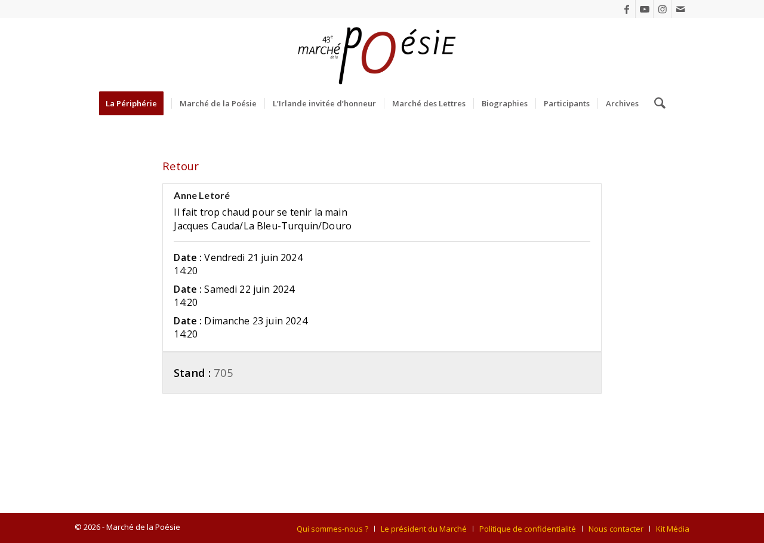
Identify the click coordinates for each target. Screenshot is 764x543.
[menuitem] (135, 103)
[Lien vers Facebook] (626, 9)
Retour (180, 165)
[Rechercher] (656, 103)
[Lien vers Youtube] (644, 9)
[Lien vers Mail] (680, 9)
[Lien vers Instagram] (662, 9)
